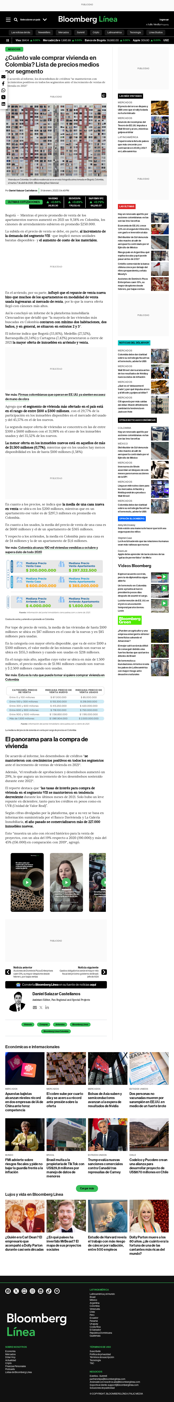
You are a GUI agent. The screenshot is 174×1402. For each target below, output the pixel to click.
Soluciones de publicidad (102, 1387)
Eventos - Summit (98, 1376)
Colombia (95, 1306)
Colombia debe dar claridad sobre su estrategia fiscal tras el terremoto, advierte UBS (133, 358)
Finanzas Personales (15, 1366)
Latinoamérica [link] (114, 32)
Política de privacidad (100, 1354)
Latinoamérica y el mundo (102, 1294)
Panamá (94, 1321)
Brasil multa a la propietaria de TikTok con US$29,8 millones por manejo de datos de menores (65, 1168)
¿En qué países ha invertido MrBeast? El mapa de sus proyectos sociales (64, 1243)
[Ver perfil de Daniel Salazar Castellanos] (18, 1001)
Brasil (92, 1297)
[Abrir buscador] (16, 19)
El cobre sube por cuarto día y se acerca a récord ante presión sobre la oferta (65, 1100)
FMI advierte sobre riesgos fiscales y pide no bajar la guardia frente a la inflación (24, 1166)
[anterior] (8, 972)
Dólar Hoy (10, 1357)
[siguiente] (104, 972)
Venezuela (95, 1309)
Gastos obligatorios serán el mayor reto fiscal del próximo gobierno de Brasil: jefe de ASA (79, 973)
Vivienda (28, 1024)
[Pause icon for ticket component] (8, 40)
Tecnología (95, 1360)
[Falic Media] (148, 24)
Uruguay (94, 1323)
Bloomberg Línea (80, 1024)
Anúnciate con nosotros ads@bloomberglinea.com (115, 1382)
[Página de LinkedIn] (40, 1291)
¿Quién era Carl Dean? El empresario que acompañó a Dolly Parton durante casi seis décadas (24, 1243)
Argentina (94, 1303)
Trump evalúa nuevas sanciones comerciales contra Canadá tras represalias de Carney (105, 1166)
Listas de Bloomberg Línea (18, 1372)
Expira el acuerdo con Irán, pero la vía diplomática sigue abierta (133, 577)
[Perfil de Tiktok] (48, 1291)
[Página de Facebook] (8, 1291)
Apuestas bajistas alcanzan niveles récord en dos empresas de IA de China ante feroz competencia (24, 1102)
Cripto (8, 1363)
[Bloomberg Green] (143, 620)
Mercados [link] (63, 32)
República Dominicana (101, 1332)
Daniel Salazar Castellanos (23, 190)
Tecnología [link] (135, 32)
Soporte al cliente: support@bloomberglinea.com (114, 1385)
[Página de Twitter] (16, 1291)
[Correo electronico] (34, 1007)
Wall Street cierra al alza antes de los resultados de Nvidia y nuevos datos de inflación (134, 373)
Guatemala (95, 1335)
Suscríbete (95, 1351)
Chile (92, 1311)
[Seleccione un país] (45, 19)
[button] (103, 95)
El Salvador (95, 1329)
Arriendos (60, 1024)
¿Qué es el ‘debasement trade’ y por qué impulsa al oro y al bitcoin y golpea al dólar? (134, 389)
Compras (44, 1024)
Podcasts (10, 1369)
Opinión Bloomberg (131, 518)
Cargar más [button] (87, 1188)
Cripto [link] (96, 32)
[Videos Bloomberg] (143, 566)
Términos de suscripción (102, 1357)
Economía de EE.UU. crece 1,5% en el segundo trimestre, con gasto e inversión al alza (134, 229)
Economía (10, 1351)
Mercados (10, 1354)
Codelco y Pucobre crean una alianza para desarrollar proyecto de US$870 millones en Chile (149, 1166)
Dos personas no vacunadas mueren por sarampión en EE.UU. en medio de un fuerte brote (147, 1100)
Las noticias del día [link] (20, 32)
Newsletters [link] (44, 32)
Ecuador (94, 1317)
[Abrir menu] (8, 19)
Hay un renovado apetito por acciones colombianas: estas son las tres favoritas (133, 217)
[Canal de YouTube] (24, 1291)
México (93, 1300)
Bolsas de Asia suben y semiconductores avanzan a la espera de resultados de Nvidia (105, 1100)
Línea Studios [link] (156, 32)
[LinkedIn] (47, 1007)
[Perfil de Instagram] (32, 1291)
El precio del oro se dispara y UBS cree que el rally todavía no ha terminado (133, 110)
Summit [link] (81, 32)
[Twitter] (41, 1007)
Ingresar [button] (164, 19)
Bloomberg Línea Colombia (56, 1031)
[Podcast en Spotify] (57, 1291)
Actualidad (10, 1360)
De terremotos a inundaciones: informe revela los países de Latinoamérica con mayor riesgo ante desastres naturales (133, 667)
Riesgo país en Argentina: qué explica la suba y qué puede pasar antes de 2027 (134, 256)
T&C (92, 1363)
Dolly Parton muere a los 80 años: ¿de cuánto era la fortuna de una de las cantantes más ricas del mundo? (148, 1245)
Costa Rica (95, 1326)
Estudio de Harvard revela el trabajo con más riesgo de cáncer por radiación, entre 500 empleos (107, 1243)
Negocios (14, 49)
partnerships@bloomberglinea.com (107, 1379)
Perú (92, 1315)
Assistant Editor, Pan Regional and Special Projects (61, 999)
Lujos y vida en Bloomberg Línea (34, 1194)
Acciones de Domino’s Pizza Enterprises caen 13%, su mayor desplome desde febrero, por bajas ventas (33, 973)
